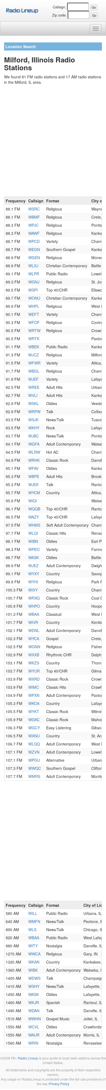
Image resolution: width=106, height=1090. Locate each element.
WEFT (33, 314)
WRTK (33, 338)
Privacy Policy (59, 1083)
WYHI (33, 581)
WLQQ (34, 744)
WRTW (34, 330)
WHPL (33, 306)
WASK (33, 557)
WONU (34, 298)
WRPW (34, 411)
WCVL (33, 1026)
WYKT (33, 711)
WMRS (34, 776)
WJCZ (33, 354)
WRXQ (34, 598)
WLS (32, 929)
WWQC (34, 768)
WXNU (34, 735)
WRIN (33, 1043)
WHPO (34, 606)
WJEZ (33, 565)
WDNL (33, 630)
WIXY (33, 590)
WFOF (34, 322)
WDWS (34, 978)
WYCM (34, 492)
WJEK (33, 484)
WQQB (34, 508)
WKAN (33, 962)
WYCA (33, 638)
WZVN (33, 752)
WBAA (33, 614)
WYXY (33, 573)
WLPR (33, 273)
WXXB (33, 654)
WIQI (32, 500)
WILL (32, 913)
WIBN (33, 541)
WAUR (33, 1035)
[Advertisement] (53, 141)
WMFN (34, 921)
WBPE (33, 476)
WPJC (33, 225)
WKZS (33, 663)
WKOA (33, 703)
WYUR (34, 671)
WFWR (34, 363)
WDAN (33, 1010)
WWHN (34, 1018)
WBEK (33, 346)
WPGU (34, 760)
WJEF (33, 379)
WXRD (34, 679)
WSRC (34, 209)
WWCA (34, 954)
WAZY (33, 517)
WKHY (33, 427)
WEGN (34, 249)
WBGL (33, 371)
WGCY (34, 727)
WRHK (34, 460)
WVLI (33, 395)
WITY (33, 945)
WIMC (33, 687)
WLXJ (33, 265)
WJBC (33, 436)
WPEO (34, 549)
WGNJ (33, 282)
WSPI (33, 290)
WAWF (34, 233)
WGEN (34, 257)
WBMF (34, 217)
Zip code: (59, 15)
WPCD (34, 241)
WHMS (34, 525)
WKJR (33, 1002)
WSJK (33, 419)
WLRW (34, 452)
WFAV (33, 468)
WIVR (33, 622)
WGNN (34, 646)
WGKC (34, 719)
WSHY (33, 986)
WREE (33, 387)
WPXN (33, 695)
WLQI (33, 533)
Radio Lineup (28, 1058)
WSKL (33, 403)
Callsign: (59, 7)
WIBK (33, 970)
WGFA (33, 444)
